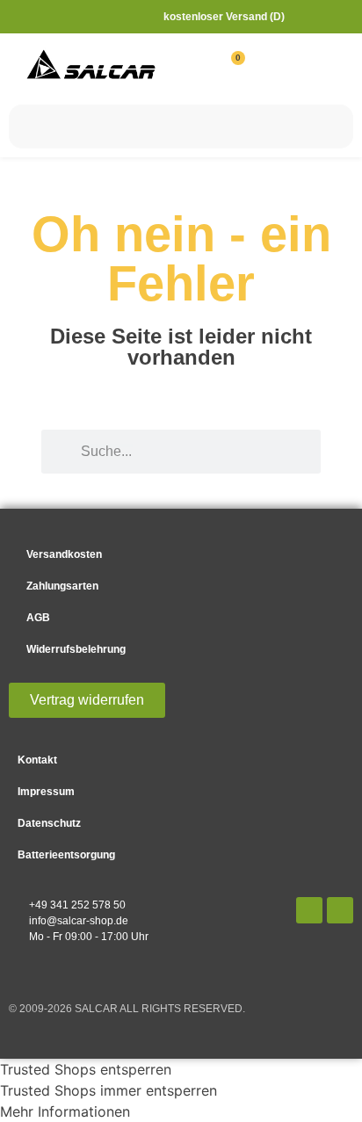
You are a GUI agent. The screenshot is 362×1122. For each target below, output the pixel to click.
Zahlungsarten (62, 586)
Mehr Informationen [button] (65, 1111)
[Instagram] (340, 910)
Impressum (46, 791)
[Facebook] (309, 910)
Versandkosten (64, 554)
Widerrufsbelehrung (76, 649)
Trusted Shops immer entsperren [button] (108, 1090)
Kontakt (37, 760)
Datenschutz (49, 823)
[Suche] (331, 126)
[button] (327, 65)
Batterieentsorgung (66, 855)
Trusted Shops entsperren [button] (85, 1069)
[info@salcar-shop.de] (344, 15)
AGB (38, 618)
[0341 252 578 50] (312, 15)
